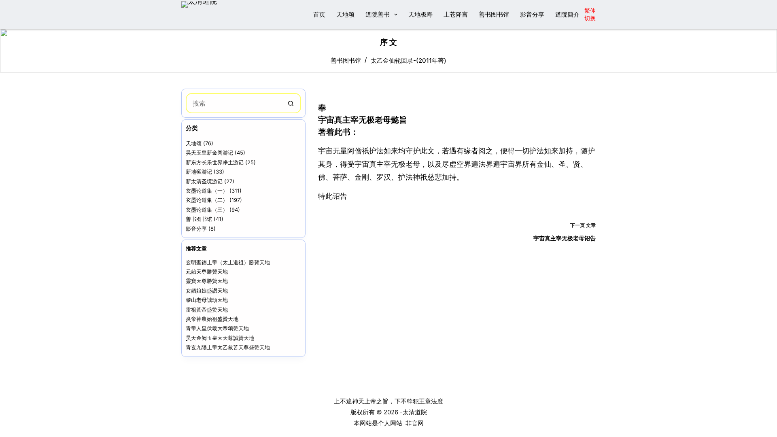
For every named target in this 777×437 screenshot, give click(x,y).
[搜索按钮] (291, 103)
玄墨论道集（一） (207, 190)
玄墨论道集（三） (207, 209)
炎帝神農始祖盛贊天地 (212, 319)
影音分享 (532, 14)
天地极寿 (420, 14)
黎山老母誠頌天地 (207, 300)
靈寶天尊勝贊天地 (207, 281)
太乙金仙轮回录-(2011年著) (408, 60)
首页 (319, 14)
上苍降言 (456, 14)
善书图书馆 (494, 14)
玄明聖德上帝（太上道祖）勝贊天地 (228, 262)
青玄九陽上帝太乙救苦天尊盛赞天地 (228, 347)
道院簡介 (567, 14)
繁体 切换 (590, 14)
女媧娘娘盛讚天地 (207, 290)
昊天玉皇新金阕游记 (209, 152)
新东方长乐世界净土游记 (215, 162)
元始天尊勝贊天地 (207, 271)
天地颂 (345, 14)
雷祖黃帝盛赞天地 (207, 309)
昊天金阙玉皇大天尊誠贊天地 (220, 338)
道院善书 (377, 14)
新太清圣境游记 (204, 181)
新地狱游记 (199, 171)
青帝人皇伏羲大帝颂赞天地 (217, 328)
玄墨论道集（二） (207, 200)
